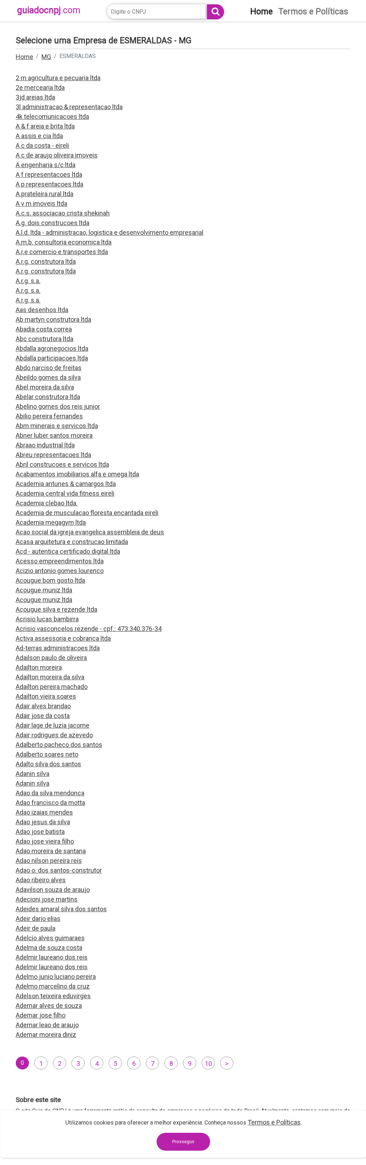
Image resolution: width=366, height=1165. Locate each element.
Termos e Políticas (274, 1122)
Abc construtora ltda (44, 339)
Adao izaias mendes (44, 812)
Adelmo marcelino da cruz (53, 986)
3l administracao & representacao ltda (69, 107)
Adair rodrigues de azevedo (54, 735)
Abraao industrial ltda (45, 445)
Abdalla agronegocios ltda (52, 348)
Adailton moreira (39, 667)
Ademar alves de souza (49, 1005)
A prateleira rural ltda (44, 194)
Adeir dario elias (38, 918)
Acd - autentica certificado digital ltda (68, 551)
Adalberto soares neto (47, 754)
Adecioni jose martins (47, 899)
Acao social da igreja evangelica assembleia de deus (90, 532)
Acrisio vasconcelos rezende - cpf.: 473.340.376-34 (89, 628)
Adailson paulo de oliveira (51, 657)
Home (24, 56)
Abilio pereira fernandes (49, 416)
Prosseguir (183, 1141)
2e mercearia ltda (40, 87)
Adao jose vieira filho (45, 841)
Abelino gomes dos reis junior (58, 406)
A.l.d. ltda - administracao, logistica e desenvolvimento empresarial (109, 232)
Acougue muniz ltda (44, 590)
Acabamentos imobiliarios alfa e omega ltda (77, 474)
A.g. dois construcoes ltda (52, 223)
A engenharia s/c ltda (45, 165)
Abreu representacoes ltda (53, 454)
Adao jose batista (40, 831)
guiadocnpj (48, 10)
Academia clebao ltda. (47, 503)
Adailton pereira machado (52, 686)
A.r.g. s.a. (28, 281)
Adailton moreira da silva (50, 677)
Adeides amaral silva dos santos (61, 909)
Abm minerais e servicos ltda (57, 425)
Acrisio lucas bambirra (47, 619)
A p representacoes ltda (49, 184)
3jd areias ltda (35, 97)
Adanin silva (32, 773)
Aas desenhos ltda (42, 310)
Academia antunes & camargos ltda (66, 483)
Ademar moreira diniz (46, 1034)
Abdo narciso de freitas (48, 368)
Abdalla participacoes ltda (52, 358)
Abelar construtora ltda (48, 397)
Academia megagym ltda (51, 522)
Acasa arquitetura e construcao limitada (72, 541)
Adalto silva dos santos (48, 764)
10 (208, 1063)
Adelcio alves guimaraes (50, 938)
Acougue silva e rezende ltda (56, 609)
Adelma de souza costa (49, 947)
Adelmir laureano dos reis (52, 957)
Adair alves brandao (43, 706)
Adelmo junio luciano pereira (56, 976)
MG (46, 56)
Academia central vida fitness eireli (65, 493)
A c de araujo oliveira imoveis (57, 155)
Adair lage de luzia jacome (52, 725)
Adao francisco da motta (50, 802)
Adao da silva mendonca (50, 793)
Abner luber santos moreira (54, 435)
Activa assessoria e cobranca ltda (63, 638)
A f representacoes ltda (49, 174)
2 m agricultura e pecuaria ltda (58, 78)
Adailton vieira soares (46, 696)
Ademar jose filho (40, 1015)
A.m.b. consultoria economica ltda (64, 242)
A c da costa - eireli (42, 145)
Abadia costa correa (44, 329)
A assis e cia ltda (39, 136)
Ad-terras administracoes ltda (58, 648)
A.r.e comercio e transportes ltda (62, 252)
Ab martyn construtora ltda (53, 319)
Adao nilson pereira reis (49, 860)
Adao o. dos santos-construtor (59, 870)
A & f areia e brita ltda (45, 126)
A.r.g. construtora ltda (46, 261)
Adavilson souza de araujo (53, 889)
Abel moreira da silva (45, 387)
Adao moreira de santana (51, 851)
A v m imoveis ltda (41, 203)
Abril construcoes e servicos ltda (62, 464)
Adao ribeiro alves (41, 880)
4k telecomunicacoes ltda (52, 116)
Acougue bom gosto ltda (50, 580)
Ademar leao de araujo (47, 1025)
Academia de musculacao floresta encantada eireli (87, 512)
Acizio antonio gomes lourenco (60, 570)
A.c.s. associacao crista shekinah (63, 213)
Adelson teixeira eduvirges (53, 996)
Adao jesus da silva (43, 822)
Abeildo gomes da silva (48, 377)
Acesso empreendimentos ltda (60, 561)
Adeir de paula (35, 928)
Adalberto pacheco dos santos (59, 744)
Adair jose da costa (43, 715)
